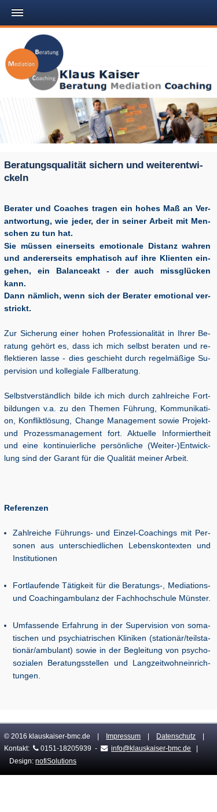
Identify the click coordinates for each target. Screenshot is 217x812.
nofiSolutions (55, 761)
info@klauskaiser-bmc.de (151, 748)
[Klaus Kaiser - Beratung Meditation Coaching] (108, 64)
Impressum (123, 736)
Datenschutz (176, 736)
